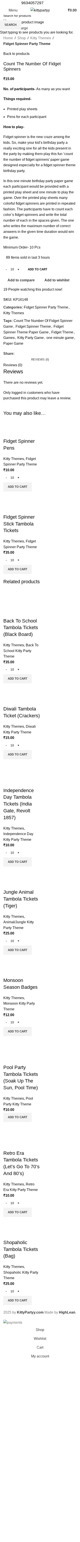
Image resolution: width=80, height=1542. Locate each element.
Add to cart (37, 269)
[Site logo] (40, 10)
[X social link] (51, 3)
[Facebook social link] (46, 3)
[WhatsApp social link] (56, 3)
